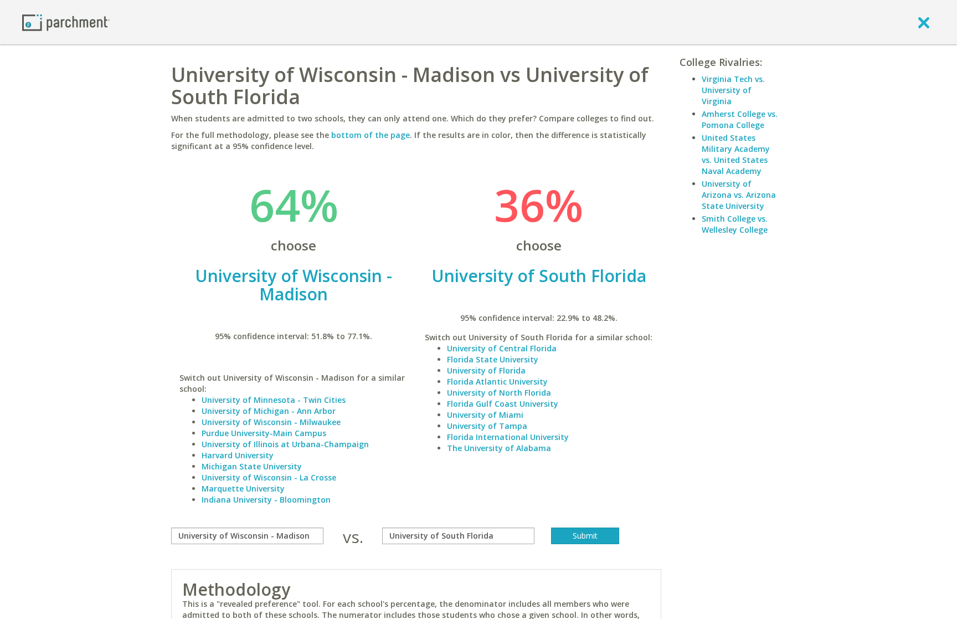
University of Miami (485, 415)
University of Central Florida (502, 348)
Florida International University (508, 437)
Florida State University (492, 359)
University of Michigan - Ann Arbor (269, 411)
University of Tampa (487, 426)
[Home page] (66, 22)
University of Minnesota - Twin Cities (274, 400)
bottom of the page (370, 135)
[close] (924, 22)
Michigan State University (252, 466)
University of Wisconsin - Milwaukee (271, 422)
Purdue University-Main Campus (264, 433)
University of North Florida (499, 392)
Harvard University (238, 455)
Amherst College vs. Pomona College (740, 119)
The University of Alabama (499, 448)
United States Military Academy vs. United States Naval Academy (736, 154)
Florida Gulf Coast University (502, 403)
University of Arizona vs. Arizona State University (739, 194)
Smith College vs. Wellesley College (735, 224)
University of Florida (486, 370)
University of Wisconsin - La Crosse (269, 477)
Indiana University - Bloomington (266, 499)
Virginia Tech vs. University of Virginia (733, 90)
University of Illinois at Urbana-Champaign (285, 444)
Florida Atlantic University (497, 381)
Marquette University (243, 488)
